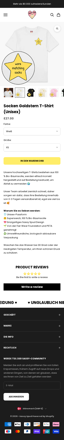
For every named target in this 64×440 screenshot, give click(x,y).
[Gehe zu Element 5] (54, 93)
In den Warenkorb (32, 160)
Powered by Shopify (43, 416)
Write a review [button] (32, 287)
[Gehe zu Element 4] (43, 93)
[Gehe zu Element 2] (20, 93)
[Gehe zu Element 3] (31, 93)
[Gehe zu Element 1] (9, 93)
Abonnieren (16, 396)
